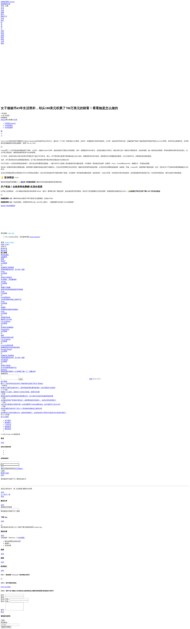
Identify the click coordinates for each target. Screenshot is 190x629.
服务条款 (8, 429)
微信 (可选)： (5, 601)
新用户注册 (5, 473)
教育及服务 (5, 255)
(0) (3, 120)
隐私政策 (8, 427)
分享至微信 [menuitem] (9, 125)
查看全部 (32, 371)
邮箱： (3, 597)
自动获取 (21, 537)
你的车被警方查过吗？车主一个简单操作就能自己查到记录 (21, 408)
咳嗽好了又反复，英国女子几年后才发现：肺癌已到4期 (20, 392)
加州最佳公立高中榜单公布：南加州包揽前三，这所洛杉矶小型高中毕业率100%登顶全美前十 (33, 412)
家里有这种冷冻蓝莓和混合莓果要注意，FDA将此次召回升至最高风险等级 (27, 396)
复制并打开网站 (6, 627)
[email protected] (34, 237)
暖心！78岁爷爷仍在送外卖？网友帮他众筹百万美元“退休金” (22, 383)
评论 (2, 120)
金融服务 (4, 257)
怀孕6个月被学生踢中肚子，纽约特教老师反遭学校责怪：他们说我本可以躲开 (28, 388)
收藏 (10, 120)
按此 (22, 182)
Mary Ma (11, 233)
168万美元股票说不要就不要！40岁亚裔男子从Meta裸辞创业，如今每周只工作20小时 (30, 404)
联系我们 (8, 422)
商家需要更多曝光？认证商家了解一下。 (15, 371)
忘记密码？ (19, 469)
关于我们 (8, 420)
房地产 (3, 261)
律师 (2, 259)
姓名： (3, 595)
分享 (15, 120)
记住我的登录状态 (9, 469)
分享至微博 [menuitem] (9, 127)
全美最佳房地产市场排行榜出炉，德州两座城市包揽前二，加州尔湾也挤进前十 (28, 400)
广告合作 (8, 424)
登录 (90, 379)
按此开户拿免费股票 (8, 206)
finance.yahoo (9, 242)
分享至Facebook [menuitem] (10, 123)
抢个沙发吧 (5, 417)
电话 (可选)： (5, 599)
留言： (3, 610)
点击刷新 (19, 489)
